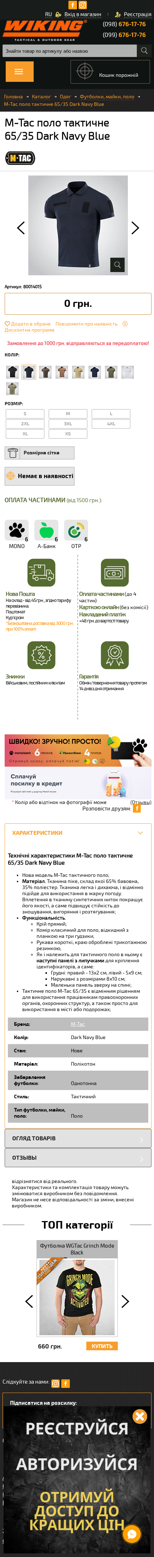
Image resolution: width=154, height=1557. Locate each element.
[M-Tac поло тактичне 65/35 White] (127, 372)
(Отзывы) (140, 802)
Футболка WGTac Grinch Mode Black (77, 1249)
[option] (78, 225)
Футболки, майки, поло (107, 97)
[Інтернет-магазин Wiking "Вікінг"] (45, 30)
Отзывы (24, 1157)
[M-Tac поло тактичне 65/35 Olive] (45, 372)
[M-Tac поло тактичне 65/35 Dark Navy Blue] (29, 372)
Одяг (65, 97)
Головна (13, 97)
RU (48, 14)
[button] (21, 227)
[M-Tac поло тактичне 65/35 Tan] (12, 388)
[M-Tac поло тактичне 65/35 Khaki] (78, 372)
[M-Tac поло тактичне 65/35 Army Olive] (111, 372)
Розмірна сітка (41, 453)
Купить (102, 1346)
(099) (124, 35)
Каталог (41, 97)
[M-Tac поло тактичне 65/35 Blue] (94, 372)
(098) (124, 24)
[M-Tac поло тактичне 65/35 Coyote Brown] (62, 372)
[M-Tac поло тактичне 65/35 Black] (12, 372)
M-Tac (78, 1024)
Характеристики (37, 833)
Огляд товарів (34, 1138)
